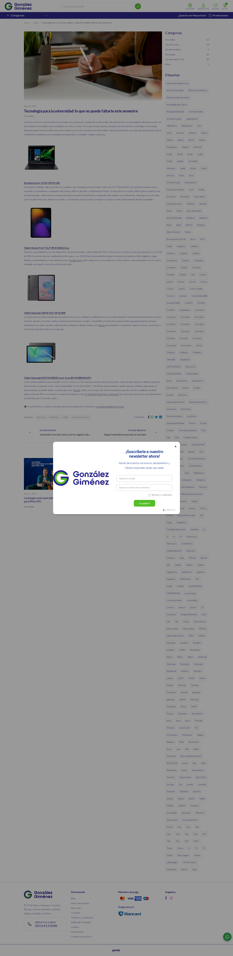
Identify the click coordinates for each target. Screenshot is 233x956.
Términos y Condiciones (162, 495)
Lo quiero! (144, 503)
